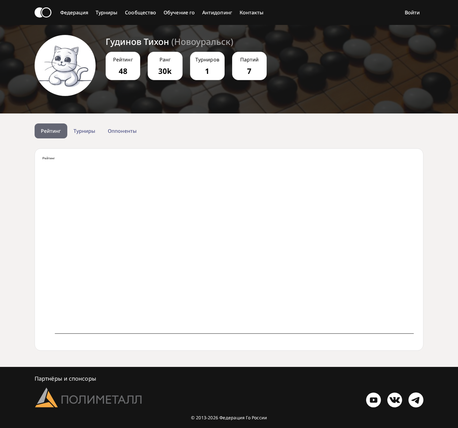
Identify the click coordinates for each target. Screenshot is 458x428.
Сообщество (140, 12)
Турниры (107, 12)
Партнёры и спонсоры (65, 378)
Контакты (252, 12)
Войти (412, 12)
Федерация (74, 12)
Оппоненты (122, 130)
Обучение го (179, 12)
